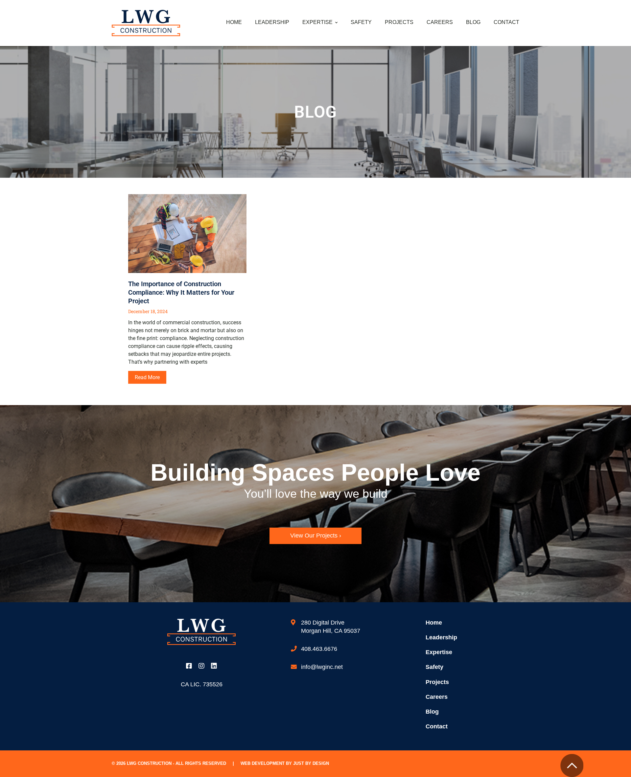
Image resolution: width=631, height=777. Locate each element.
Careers (440, 22)
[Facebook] (189, 666)
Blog (473, 22)
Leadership (272, 22)
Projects (399, 22)
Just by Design (311, 763)
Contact (506, 22)
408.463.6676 (319, 649)
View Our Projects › (315, 535)
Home (234, 22)
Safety (361, 22)
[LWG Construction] (146, 22)
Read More (147, 377)
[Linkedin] (214, 666)
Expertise (317, 22)
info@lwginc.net (322, 667)
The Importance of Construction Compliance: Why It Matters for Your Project (181, 292)
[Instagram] (201, 666)
